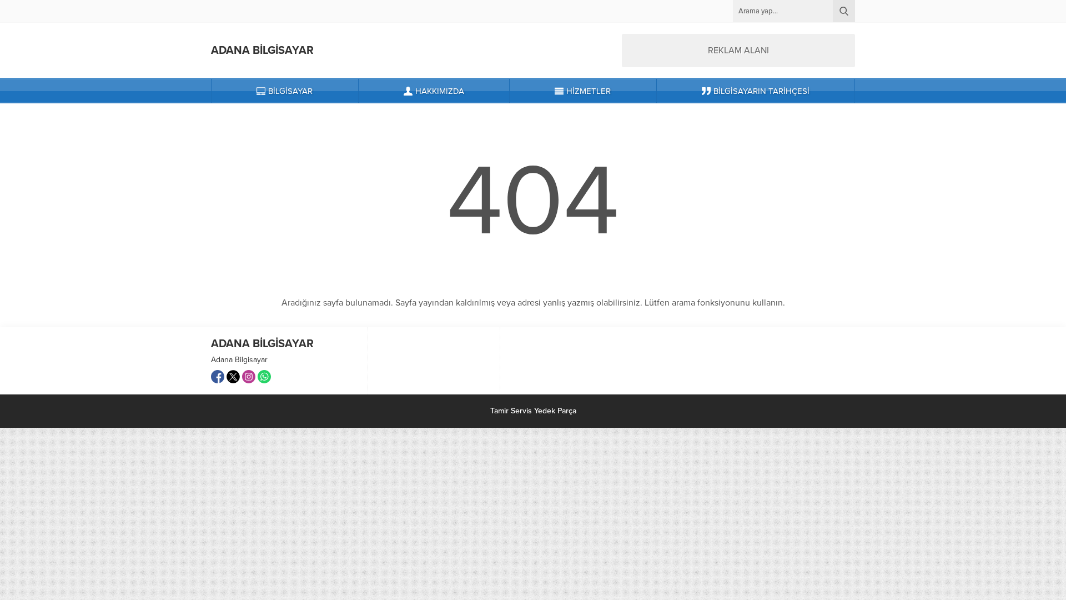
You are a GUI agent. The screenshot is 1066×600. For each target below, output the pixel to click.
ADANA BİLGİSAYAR (262, 50)
